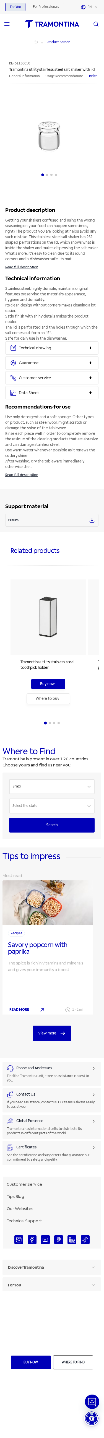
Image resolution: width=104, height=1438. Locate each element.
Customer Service (24, 1184)
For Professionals (46, 7)
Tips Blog (15, 1196)
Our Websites (20, 1208)
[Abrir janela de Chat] (92, 1402)
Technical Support (24, 1220)
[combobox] (12, 786)
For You (15, 7)
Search (52, 825)
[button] (91, 1418)
